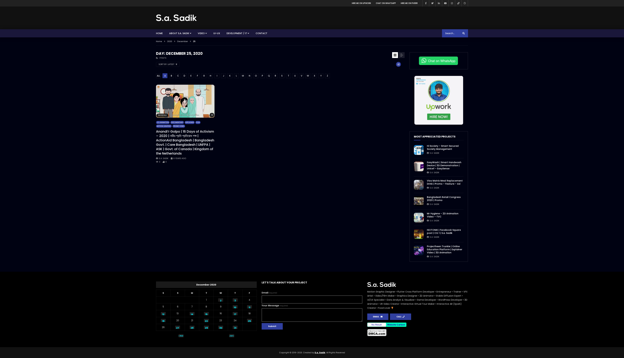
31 (235, 327)
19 (163, 320)
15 (206, 314)
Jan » (231, 336)
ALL (158, 75)
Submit (272, 326)
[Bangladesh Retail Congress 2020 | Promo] (419, 201)
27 (177, 327)
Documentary (177, 122)
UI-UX (216, 33)
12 (163, 314)
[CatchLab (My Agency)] (458, 3)
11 (249, 307)
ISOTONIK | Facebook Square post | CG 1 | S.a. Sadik (444, 231)
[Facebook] (425, 3)
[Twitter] (432, 3)
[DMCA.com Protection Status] (417, 332)
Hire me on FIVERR (409, 3)
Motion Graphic (164, 126)
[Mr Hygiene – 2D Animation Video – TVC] (419, 217)
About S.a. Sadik (179, 33)
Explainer (189, 122)
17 (235, 314)
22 (206, 320)
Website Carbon (396, 324)
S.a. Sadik (163, 158)
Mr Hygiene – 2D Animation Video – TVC (442, 215)
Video (201, 33)
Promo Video (178, 126)
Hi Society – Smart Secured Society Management (443, 147)
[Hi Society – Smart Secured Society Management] (419, 150)
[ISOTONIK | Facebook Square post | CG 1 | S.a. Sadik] (419, 234)
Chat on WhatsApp (386, 3)
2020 (169, 41)
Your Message (275, 305)
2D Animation (163, 122)
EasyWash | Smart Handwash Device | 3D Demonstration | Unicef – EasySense (444, 165)
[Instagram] (451, 3)
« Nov (181, 336)
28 (192, 327)
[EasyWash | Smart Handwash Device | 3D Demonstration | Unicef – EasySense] (419, 166)
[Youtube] (445, 3)
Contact (261, 33)
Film (198, 122)
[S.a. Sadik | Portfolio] (176, 18)
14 (192, 314)
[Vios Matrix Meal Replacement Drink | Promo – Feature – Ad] (419, 185)
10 (235, 307)
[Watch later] (465, 3)
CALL (399, 316)
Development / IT (237, 33)
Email (269, 292)
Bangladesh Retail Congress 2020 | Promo (444, 198)
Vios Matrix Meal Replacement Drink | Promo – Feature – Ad (445, 182)
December (182, 41)
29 (206, 327)
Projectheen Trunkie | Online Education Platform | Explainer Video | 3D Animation (444, 249)
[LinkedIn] (439, 3)
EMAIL (377, 316)
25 (249, 320)
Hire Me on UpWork (361, 3)
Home (159, 33)
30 (220, 327)
